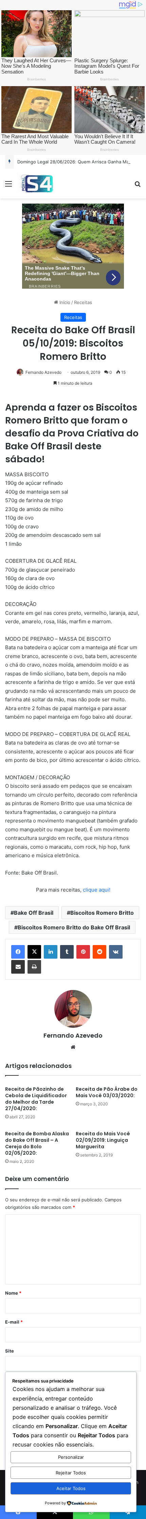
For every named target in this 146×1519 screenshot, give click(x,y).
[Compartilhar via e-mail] (18, 967)
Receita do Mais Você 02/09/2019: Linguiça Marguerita (103, 1140)
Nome (13, 1293)
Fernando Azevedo (43, 372)
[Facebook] (18, 952)
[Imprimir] (34, 967)
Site (9, 1351)
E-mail (14, 1322)
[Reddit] (99, 952)
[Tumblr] (67, 952)
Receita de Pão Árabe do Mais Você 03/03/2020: (107, 1092)
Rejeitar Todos (71, 1472)
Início (64, 302)
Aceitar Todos (71, 1488)
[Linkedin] (50, 952)
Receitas (83, 302)
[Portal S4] (36, 183)
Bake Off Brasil (33, 912)
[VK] (116, 952)
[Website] (73, 1047)
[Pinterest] (83, 952)
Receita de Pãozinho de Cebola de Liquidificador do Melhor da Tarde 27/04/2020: (36, 1099)
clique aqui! (96, 889)
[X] (34, 952)
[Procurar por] (137, 186)
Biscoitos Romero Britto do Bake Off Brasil (74, 927)
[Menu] (8, 186)
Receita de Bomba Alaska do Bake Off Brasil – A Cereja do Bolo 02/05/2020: (37, 1143)
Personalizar (71, 1457)
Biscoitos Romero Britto (102, 912)
